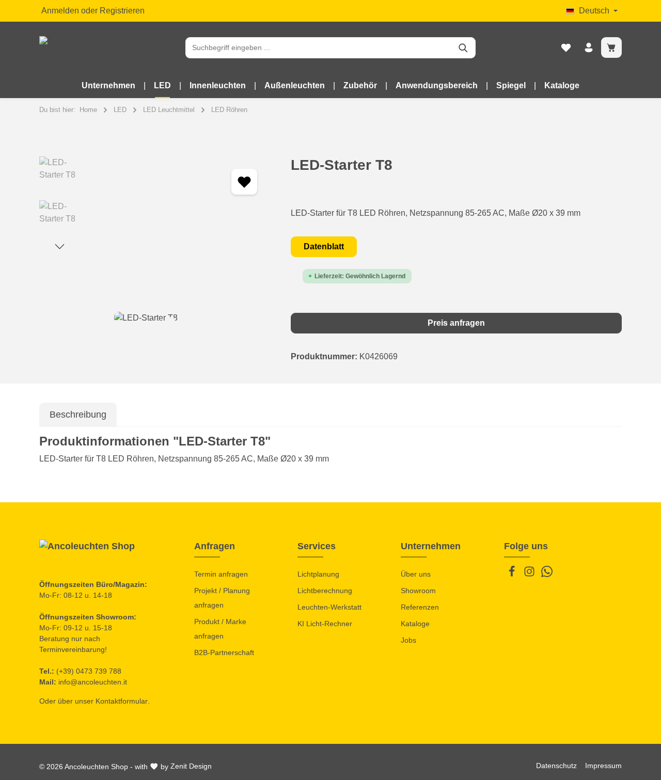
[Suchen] (463, 47)
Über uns (416, 574)
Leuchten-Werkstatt (329, 607)
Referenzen (420, 607)
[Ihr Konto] (588, 47)
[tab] (78, 415)
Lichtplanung (318, 574)
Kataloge (415, 623)
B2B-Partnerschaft (224, 652)
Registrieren (122, 10)
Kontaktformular (122, 701)
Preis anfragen (456, 323)
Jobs (408, 640)
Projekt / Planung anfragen (222, 597)
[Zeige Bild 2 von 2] (187, 321)
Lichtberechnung (324, 590)
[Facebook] (513, 574)
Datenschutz (556, 765)
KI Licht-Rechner (324, 623)
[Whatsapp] (547, 574)
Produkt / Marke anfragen (220, 628)
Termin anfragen (221, 574)
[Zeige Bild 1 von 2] (171, 321)
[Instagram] (530, 574)
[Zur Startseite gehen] (80, 47)
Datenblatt (324, 246)
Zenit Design (191, 766)
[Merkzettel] (566, 47)
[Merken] (244, 182)
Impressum (603, 765)
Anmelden (60, 10)
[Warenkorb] (611, 47)
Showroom (418, 590)
